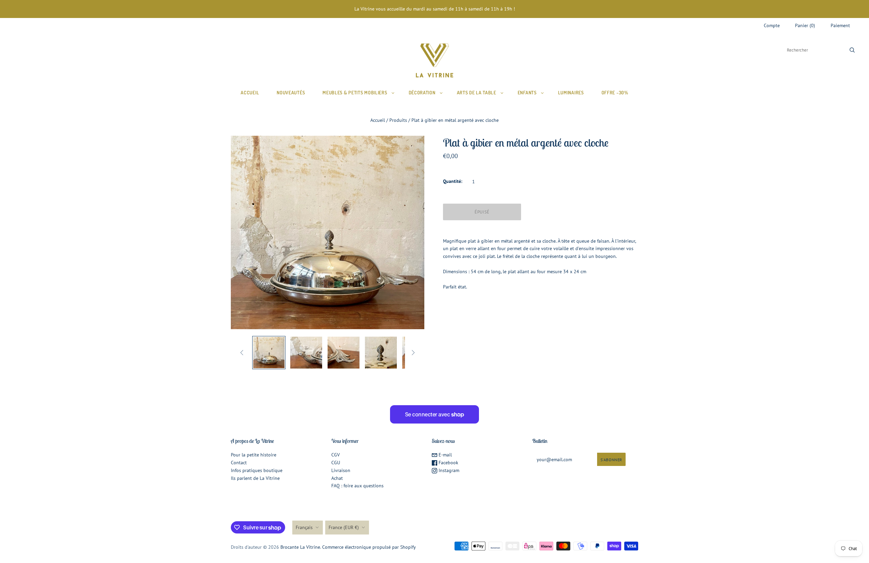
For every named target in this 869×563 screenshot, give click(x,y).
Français (304, 527)
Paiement (840, 25)
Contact (239, 462)
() (805, 25)
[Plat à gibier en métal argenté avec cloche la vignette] (268, 352)
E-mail (444, 455)
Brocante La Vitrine (300, 547)
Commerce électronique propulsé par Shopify (369, 547)
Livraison (340, 470)
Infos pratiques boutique (256, 470)
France (344, 527)
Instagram (448, 470)
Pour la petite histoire (253, 455)
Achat (337, 478)
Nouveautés (291, 92)
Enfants (527, 92)
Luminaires (571, 92)
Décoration (422, 92)
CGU (335, 462)
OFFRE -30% (615, 92)
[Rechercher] (852, 50)
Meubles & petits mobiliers (354, 92)
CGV (335, 455)
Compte (772, 25)
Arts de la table (476, 92)
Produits (398, 120)
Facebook (447, 462)
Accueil (250, 92)
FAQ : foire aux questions (357, 486)
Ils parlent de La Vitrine (255, 478)
